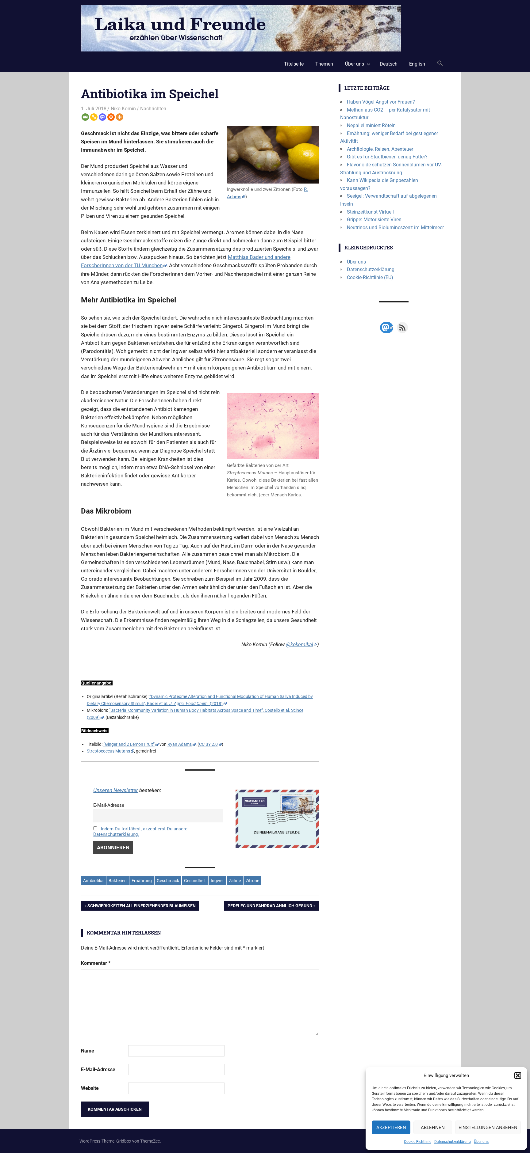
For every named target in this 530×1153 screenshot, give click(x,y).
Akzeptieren (391, 1127)
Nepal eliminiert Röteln (371, 125)
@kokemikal (299, 644)
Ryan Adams (179, 744)
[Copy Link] (94, 117)
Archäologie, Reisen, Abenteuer (380, 149)
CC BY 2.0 (208, 744)
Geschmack (168, 880)
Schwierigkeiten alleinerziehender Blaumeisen (141, 907)
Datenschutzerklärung (452, 1142)
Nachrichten (153, 109)
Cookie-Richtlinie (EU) (370, 277)
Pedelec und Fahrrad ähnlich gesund (269, 907)
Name (87, 1051)
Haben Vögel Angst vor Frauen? (381, 102)
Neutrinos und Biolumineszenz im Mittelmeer (395, 227)
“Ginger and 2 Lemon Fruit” (129, 744)
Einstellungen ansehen (488, 1127)
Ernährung (142, 880)
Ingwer (217, 880)
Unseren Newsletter (115, 790)
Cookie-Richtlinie (417, 1142)
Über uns (481, 1142)
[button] (518, 1075)
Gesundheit (195, 880)
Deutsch (389, 64)
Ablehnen (433, 1127)
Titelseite (294, 64)
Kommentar (95, 963)
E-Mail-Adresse (108, 805)
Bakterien (118, 880)
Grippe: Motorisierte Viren (374, 219)
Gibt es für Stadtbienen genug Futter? (387, 157)
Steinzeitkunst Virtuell (370, 212)
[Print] (111, 117)
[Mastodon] (102, 117)
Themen (324, 64)
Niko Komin (123, 109)
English (417, 64)
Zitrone (252, 880)
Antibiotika (93, 880)
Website (90, 1088)
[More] (119, 117)
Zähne (235, 880)
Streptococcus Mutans (108, 751)
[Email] (85, 117)
